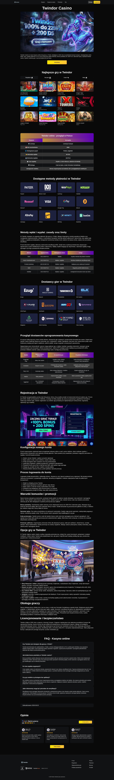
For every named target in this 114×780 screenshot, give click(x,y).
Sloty (84, 77)
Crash (65, 77)
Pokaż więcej (57, 746)
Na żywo (47, 77)
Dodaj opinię (85, 722)
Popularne (28, 77)
